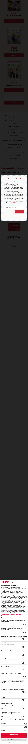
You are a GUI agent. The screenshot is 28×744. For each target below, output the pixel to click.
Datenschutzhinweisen (12, 202)
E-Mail (5, 205)
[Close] (26, 176)
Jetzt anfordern (19, 211)
